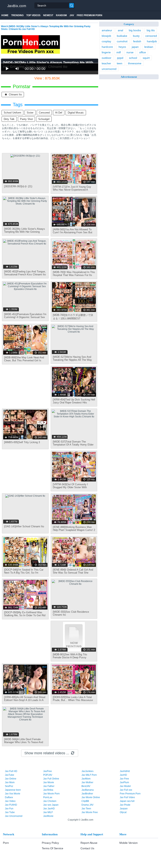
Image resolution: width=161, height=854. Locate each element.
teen (119, 63)
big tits (151, 30)
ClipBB (85, 801)
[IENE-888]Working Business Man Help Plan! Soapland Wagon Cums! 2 (74, 528)
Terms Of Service (52, 848)
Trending (17, 15)
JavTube (9, 775)
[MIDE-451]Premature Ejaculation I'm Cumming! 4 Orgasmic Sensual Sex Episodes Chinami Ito (25, 317)
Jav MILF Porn (89, 775)
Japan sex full (127, 801)
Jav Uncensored (13, 816)
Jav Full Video (127, 797)
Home (4, 15)
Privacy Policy (50, 842)
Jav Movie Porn (51, 793)
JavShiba (48, 790)
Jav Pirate (125, 804)
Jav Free (124, 778)
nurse (130, 52)
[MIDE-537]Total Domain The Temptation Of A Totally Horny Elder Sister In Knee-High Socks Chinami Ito (73, 446)
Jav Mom (10, 782)
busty (136, 35)
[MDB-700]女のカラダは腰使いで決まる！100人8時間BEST (73, 317)
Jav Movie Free (89, 812)
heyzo (122, 46)
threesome (134, 63)
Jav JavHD (49, 808)
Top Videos (33, 15)
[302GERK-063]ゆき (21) (18, 186)
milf (118, 52)
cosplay (106, 41)
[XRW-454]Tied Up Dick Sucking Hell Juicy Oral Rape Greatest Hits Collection (74, 402)
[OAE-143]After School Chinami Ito (24, 526)
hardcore (107, 46)
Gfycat (123, 812)
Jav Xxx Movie (12, 793)
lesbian (148, 46)
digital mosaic (76, 112)
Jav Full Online (51, 778)
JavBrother (87, 793)
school (133, 57)
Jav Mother (87, 782)
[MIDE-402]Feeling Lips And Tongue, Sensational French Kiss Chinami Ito (25, 273)
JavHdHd (125, 771)
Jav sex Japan (51, 804)
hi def (58, 112)
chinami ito (15, 94)
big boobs (135, 30)
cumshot (122, 41)
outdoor (106, 57)
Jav (72, 15)
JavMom (86, 778)
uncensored (109, 68)
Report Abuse (88, 842)
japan (135, 46)
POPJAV (47, 775)
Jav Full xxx (126, 790)
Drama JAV (87, 804)
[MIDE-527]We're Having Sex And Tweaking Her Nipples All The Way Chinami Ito (72, 359)
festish (137, 41)
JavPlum (124, 782)
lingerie (106, 52)
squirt (146, 57)
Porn (6, 842)
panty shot (26, 119)
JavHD (123, 775)
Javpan (124, 808)
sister (30, 112)
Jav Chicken (49, 801)
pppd (120, 57)
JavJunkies (87, 771)
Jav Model (125, 786)
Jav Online (10, 778)
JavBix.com (16, 6)
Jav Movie (48, 782)
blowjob (106, 35)
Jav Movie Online (90, 797)
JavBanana (87, 790)
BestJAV (85, 786)
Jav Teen (86, 808)
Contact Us (87, 848)
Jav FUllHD (11, 804)
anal (120, 30)
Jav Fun (9, 808)
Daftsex (9, 797)
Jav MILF (48, 812)
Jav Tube (10, 812)
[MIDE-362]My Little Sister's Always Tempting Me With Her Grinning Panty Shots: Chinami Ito (24, 231)
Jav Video (10, 801)
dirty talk (9, 119)
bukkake (122, 35)
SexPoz (9, 786)
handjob (152, 41)
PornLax (47, 797)
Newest (48, 15)
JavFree (47, 771)
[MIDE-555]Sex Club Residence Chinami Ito (71, 613)
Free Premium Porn (89, 15)
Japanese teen (13, 790)
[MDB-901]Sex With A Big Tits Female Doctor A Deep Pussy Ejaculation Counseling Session (71, 657)
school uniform (12, 112)
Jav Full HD (11, 771)
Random (61, 15)
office (142, 52)
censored (44, 112)
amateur (107, 30)
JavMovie (48, 816)
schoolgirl (43, 119)
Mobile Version (128, 842)
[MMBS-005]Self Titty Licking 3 (22, 442)
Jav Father (48, 786)
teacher (106, 63)
